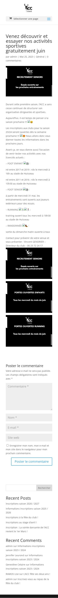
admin (13, 56)
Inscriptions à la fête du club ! (22, 517)
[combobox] (29, 488)
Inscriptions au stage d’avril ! (21, 522)
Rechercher (44, 487)
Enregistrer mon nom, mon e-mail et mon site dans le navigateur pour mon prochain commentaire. (27, 449)
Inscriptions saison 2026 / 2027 (22, 503)
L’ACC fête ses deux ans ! (37, 573)
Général (40, 56)
